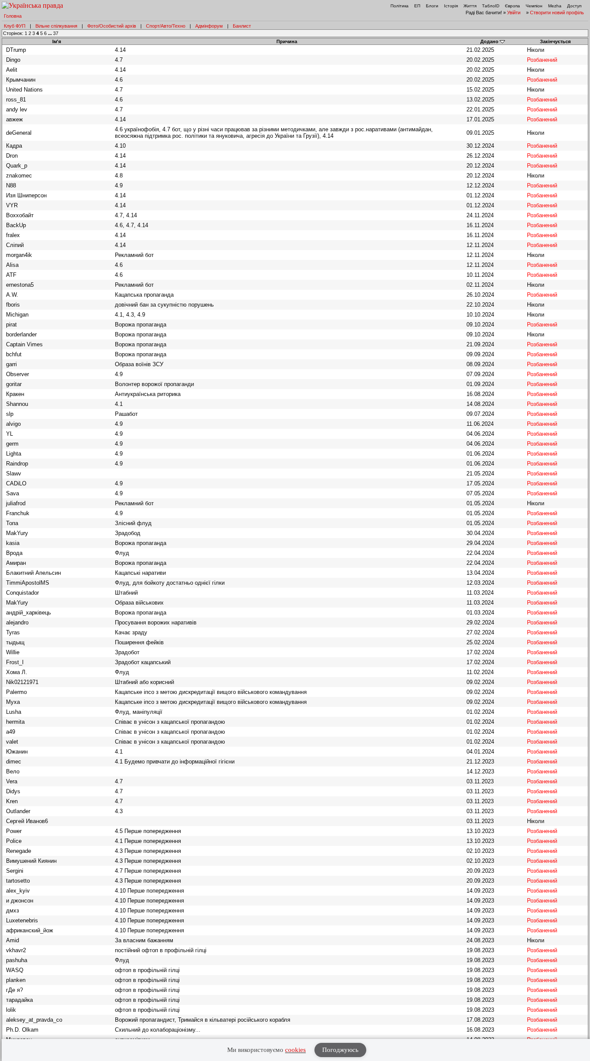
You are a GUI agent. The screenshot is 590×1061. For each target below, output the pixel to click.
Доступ (574, 5)
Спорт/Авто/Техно (165, 26)
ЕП (417, 5)
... (50, 33)
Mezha (554, 5)
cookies (295, 1049)
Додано (489, 41)
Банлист (242, 26)
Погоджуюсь (340, 1049)
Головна (13, 16)
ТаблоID (490, 5)
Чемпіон (534, 5)
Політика (399, 5)
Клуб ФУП (14, 26)
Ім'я (56, 41)
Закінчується (555, 41)
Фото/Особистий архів (111, 26)
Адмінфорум (209, 26)
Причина (286, 41)
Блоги (432, 5)
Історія (451, 5)
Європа (512, 5)
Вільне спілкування (56, 26)
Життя (469, 5)
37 (55, 33)
